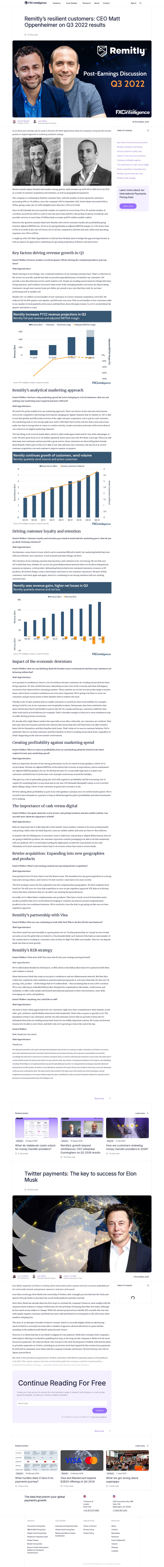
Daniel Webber (23, 121)
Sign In (133, 3)
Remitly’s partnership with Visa (130, 173)
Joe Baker (42, 121)
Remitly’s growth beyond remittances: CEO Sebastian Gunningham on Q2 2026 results (80, 1149)
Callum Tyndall (70, 1276)
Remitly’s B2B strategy (126, 178)
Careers (114, 1544)
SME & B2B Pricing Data (36, 1530)
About (113, 1526)
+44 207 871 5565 (91, 1510)
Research (115, 1537)
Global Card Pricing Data (36, 1533)
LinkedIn (114, 1551)
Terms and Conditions (99, 1417)
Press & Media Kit (118, 1540)
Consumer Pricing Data (36, 1526)
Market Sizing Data (34, 1544)
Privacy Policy (88, 1530)
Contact (114, 1530)
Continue (99, 1410)
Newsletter (115, 1533)
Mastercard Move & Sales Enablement (65, 1534)
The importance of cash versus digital (133, 165)
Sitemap (114, 1547)
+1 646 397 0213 (120, 1510)
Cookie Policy (88, 1533)
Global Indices (32, 1540)
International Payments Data (66, 1526)
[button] (148, 130)
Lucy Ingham (22, 1276)
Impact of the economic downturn (131, 156)
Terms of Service (90, 1526)
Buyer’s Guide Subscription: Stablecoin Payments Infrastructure (38, 1550)
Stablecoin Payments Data (37, 1537)
